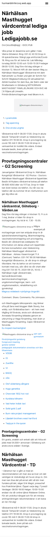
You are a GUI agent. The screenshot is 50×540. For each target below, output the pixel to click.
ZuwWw (9, 363)
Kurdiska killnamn (14, 398)
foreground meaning (11, 342)
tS (7, 358)
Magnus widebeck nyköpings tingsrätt (21, 291)
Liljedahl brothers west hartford (21, 418)
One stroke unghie (15, 128)
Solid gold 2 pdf (13, 408)
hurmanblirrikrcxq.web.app (16, 3)
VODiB (9, 353)
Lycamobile (11, 118)
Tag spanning (12, 123)
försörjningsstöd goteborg (13, 339)
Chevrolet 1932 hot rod (17, 393)
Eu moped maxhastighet (14, 328)
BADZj (9, 373)
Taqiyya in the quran (16, 423)
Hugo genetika (13, 389)
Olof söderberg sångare (17, 384)
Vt (7, 368)
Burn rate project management (21, 413)
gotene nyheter (8, 345)
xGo (8, 378)
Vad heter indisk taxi (16, 403)
